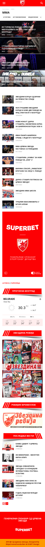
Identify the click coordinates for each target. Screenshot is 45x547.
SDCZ (3, 35)
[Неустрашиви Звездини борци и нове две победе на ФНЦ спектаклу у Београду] (8, 111)
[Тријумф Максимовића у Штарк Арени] (8, 205)
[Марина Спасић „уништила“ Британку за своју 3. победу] (8, 171)
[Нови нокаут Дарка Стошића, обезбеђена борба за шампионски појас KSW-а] (8, 124)
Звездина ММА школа (26, 191)
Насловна (5, 9)
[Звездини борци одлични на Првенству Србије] (8, 99)
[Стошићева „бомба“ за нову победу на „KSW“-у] (8, 160)
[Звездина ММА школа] (8, 193)
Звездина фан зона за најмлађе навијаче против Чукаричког (28, 483)
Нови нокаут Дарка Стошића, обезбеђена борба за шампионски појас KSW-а (29, 124)
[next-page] (6, 503)
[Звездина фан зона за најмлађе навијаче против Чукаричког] (8, 483)
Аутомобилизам (19, 17)
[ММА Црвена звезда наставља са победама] (8, 149)
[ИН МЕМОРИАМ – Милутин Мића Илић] (8, 458)
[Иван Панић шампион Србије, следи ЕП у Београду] (8, 138)
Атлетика (6, 17)
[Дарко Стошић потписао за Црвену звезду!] (8, 182)
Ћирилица (15, 283)
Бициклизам (33, 17)
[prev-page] (3, 503)
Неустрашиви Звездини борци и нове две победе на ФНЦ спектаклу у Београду (29, 110)
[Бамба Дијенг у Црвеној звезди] (8, 446)
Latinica (5, 283)
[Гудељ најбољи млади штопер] (8, 496)
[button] (4, 3)
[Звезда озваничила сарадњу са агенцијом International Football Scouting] (8, 469)
